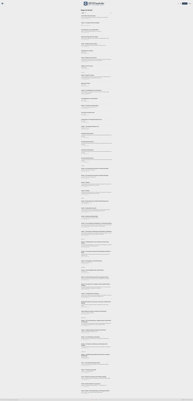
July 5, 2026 (83, 121)
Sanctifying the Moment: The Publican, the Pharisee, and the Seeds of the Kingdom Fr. (96, 346)
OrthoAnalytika (87, 18)
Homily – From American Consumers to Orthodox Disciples (94, 168)
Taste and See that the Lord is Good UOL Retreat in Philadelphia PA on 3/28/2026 (95, 278)
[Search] (178, 4)
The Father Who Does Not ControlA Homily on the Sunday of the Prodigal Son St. (95, 338)
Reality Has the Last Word (87, 50)
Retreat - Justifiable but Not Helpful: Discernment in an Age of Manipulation (95, 355)
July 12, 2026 (83, 114)
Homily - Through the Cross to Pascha (90, 293)
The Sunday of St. (84, 271)
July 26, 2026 (83, 84)
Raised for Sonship (85, 83)
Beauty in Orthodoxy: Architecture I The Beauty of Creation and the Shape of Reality (95, 378)
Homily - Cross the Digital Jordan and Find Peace (92, 270)
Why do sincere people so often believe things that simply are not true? (93, 45)
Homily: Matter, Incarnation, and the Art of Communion (93, 311)
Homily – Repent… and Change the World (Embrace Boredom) (92, 392)
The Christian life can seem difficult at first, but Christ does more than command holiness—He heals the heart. (95, 92)
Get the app (100, 399)
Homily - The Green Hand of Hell (88, 369)
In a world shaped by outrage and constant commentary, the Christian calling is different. (95, 305)
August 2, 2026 (84, 67)
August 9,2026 (83, 52)
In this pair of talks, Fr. (85, 357)
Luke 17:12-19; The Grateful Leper (87, 371)
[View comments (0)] (83, 20)
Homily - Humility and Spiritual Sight (89, 216)
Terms (12, 399)
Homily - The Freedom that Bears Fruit (90, 126)
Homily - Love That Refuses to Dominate (90, 337)
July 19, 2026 (83, 100)
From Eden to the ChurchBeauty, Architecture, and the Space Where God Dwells (95, 364)
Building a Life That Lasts (87, 66)
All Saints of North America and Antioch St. (88, 176)
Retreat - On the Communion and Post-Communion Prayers (95, 277)
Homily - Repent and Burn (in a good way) (90, 383)
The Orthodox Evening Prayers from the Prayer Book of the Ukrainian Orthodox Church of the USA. (96, 135)
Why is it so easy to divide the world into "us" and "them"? (91, 31)
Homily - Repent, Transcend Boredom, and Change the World (95, 390)
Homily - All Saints (85, 190)
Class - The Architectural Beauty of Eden (90, 362)
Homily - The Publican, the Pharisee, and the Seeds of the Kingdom (94, 344)
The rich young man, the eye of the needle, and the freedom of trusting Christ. (94, 17)
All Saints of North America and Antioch (88, 169)
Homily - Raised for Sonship (87, 75)
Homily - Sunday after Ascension (88, 208)
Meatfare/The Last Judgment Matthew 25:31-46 (89, 331)
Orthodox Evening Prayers (87, 133)
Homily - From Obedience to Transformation (91, 90)
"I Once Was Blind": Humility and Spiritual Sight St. (90, 217)
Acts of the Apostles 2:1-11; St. (86, 202)
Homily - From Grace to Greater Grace (90, 105)
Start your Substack (94, 399)
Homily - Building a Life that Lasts (89, 57)
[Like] (82, 20)
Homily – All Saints (85, 182)
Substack (183, 399)
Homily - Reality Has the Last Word (89, 43)
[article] (96, 18)
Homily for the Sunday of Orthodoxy (87, 312)
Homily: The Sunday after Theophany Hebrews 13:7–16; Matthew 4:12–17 (94, 385)
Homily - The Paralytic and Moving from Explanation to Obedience (96, 231)
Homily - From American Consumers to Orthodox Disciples (94, 175)
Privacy (10, 399)
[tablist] (84, 13)
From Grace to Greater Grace (87, 112)
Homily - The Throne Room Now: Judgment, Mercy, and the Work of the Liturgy (96, 321)
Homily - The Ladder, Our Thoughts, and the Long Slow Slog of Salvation (95, 285)
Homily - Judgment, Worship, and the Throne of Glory (93, 330)
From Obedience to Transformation (89, 98)
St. (81, 24)
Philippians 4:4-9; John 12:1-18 (86, 262)
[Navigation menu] (2, 4)
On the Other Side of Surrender (88, 15)
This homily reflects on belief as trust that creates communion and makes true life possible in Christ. (95, 255)
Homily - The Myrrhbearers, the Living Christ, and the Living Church (95, 242)
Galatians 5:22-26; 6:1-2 (85, 128)
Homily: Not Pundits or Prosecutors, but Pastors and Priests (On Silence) (96, 302)
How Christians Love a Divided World (89, 29)
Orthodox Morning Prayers (87, 141)
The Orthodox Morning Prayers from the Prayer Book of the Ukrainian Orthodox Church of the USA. (96, 144)
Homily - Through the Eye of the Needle (90, 22)
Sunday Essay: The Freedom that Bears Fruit (91, 119)
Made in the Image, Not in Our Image (89, 36)
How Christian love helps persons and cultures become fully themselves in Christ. (95, 38)
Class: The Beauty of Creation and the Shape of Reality (93, 376)
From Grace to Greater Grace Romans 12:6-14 (89, 107)
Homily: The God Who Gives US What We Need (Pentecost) (94, 201)
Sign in (190, 3)
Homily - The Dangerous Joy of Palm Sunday (91, 260)
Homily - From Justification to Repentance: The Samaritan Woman (96, 223)
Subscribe (185, 3)
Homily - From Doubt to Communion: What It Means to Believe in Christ (96, 252)
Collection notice (15, 399)
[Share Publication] (181, 4)
